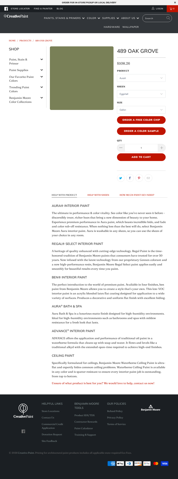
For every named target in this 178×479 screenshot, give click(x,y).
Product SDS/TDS (84, 415)
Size (119, 102)
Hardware (112, 26)
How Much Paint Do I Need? (137, 194)
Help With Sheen (98, 194)
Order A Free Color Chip (141, 119)
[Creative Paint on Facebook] (6, 9)
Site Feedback (49, 441)
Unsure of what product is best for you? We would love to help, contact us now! (103, 383)
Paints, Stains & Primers (62, 18)
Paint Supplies (18, 70)
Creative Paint (26, 452)
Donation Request (52, 434)
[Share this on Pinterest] (139, 178)
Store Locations (50, 411)
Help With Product (64, 194)
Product (123, 70)
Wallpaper (130, 26)
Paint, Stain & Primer (18, 61)
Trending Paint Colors (19, 89)
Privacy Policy (115, 417)
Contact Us (48, 417)
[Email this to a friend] (148, 178)
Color (91, 18)
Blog (60, 8)
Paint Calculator (83, 428)
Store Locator (20, 8)
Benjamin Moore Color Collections (20, 99)
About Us (128, 18)
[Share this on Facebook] (130, 178)
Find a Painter (43, 8)
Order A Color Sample (141, 131)
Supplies (108, 18)
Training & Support (85, 434)
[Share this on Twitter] (121, 178)
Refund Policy (115, 411)
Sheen (121, 86)
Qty (119, 140)
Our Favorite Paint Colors (21, 78)
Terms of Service (116, 424)
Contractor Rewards (85, 421)
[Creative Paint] (16, 16)
